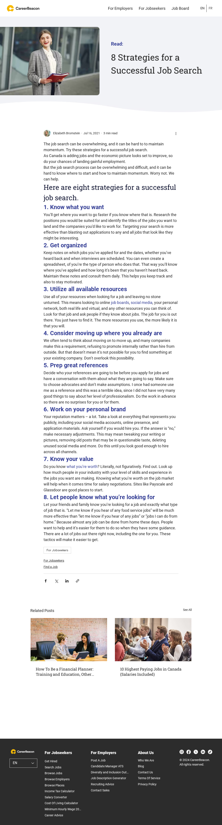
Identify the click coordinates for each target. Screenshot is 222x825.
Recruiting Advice (102, 784)
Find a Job (51, 567)
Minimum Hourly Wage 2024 (63, 809)
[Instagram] (182, 752)
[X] (196, 752)
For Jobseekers (57, 550)
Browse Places (54, 785)
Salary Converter (56, 797)
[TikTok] (210, 752)
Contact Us (145, 772)
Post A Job (98, 760)
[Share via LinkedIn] (67, 581)
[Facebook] (188, 752)
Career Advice (54, 815)
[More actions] (175, 133)
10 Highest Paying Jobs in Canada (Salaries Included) (150, 671)
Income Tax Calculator (60, 791)
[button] (120, 8)
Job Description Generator (108, 778)
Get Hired (51, 761)
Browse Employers (57, 779)
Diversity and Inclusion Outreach (110, 772)
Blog (141, 766)
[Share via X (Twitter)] (56, 581)
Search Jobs (53, 767)
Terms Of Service (149, 778)
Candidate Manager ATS (107, 766)
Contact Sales (100, 790)
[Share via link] (77, 581)
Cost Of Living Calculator (61, 803)
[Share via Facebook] (46, 581)
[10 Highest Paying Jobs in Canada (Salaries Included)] (153, 639)
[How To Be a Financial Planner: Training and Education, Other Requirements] (69, 639)
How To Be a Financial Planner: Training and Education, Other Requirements (64, 671)
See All (187, 610)
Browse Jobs (53, 773)
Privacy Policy (147, 784)
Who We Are (146, 760)
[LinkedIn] (203, 752)
